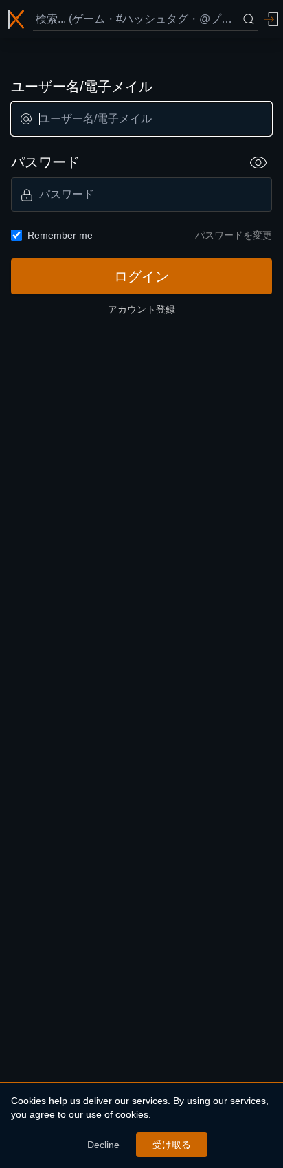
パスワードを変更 (233, 235)
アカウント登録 (141, 309)
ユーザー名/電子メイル (81, 86)
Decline (103, 1144)
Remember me (60, 235)
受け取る (171, 1144)
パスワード (45, 162)
